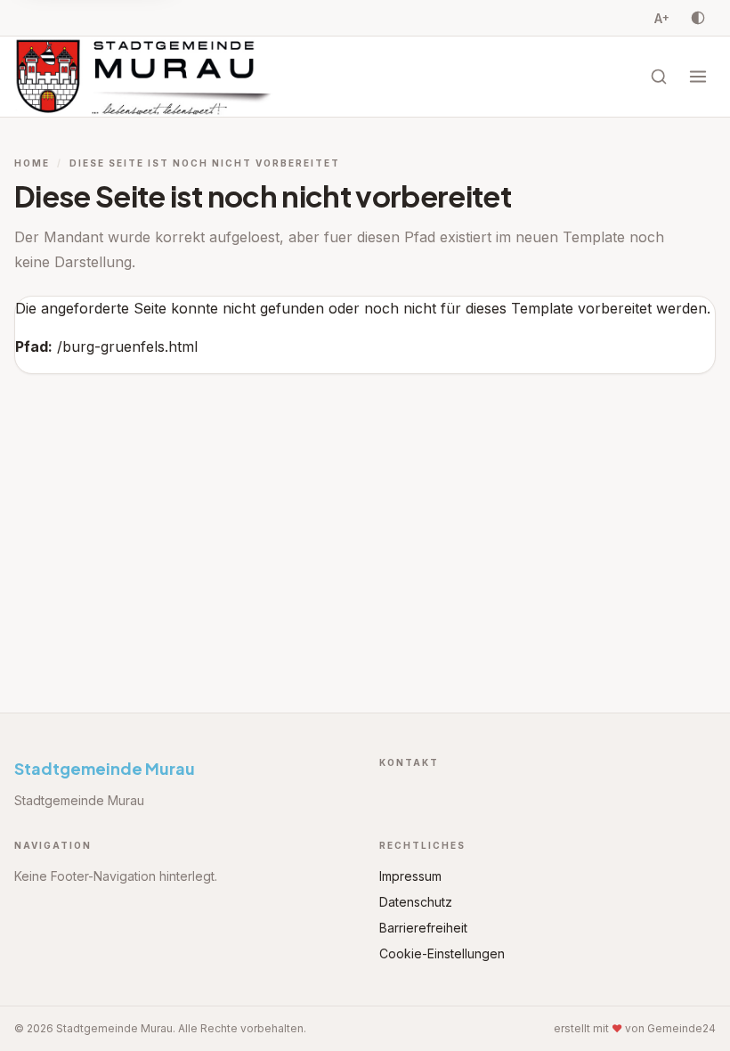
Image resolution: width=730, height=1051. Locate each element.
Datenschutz (415, 901)
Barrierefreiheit (423, 927)
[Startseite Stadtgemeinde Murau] (149, 77)
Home (32, 163)
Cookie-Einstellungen (442, 953)
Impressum (410, 876)
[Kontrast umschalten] (698, 18)
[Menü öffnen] (698, 76)
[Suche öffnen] (659, 76)
